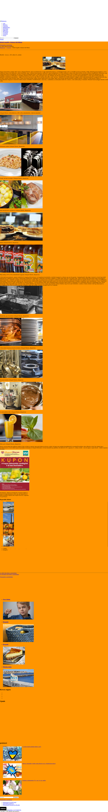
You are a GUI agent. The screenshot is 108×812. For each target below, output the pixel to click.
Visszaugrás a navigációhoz (6, 577)
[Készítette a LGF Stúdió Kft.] (14, 810)
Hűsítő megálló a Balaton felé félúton (11, 42)
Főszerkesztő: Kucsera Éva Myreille (11, 805)
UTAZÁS (10, 549)
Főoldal (2, 39)
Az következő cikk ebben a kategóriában (9, 574)
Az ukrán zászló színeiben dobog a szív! (31, 746)
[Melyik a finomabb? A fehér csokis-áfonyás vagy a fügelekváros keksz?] (12, 770)
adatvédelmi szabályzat (8, 803)
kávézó (17, 548)
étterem (9, 548)
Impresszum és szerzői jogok (9, 802)
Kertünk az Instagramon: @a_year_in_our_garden (34, 780)
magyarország (22, 548)
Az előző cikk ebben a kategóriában (8, 573)
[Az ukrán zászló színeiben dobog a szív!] (12, 753)
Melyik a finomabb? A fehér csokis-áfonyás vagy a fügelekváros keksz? (39, 763)
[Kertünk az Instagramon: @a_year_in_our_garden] (12, 787)
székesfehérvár (30, 548)
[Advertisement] (44, 10)
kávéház (13, 548)
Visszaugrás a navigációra (6, 45)
